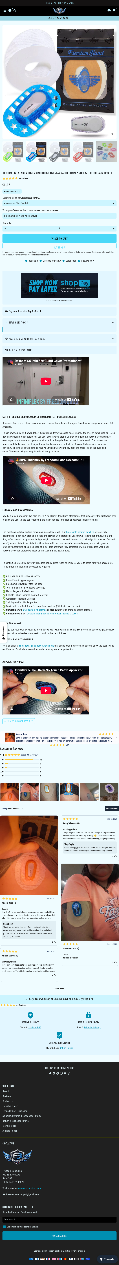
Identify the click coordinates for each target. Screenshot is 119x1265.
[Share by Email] (70, 18)
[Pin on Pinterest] (64, 18)
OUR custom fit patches (34, 609)
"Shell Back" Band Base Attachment (36, 645)
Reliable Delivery (92, 1027)
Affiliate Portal (9, 1130)
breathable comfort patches (80, 532)
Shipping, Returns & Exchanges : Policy (21, 1116)
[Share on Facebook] (58, 18)
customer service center (30, 1188)
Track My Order (10, 1106)
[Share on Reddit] (67, 18)
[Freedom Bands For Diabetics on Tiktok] (69, 1073)
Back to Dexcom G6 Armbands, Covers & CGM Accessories (59, 999)
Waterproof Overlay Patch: (30, 210)
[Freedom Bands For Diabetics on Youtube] (65, 1073)
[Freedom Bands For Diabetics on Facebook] (54, 1073)
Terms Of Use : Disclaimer (15, 1111)
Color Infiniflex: (21, 197)
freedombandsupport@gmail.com (21, 1194)
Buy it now (59, 247)
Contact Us (7, 1101)
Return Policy (66, 1048)
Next (114, 82)
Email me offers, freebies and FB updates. (22, 1227)
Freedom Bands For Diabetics (59, 1251)
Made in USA (35, 1027)
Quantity (6, 223)
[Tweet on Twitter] (61, 18)
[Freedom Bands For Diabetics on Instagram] (61, 1073)
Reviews (6, 1096)
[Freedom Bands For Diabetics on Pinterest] (57, 1073)
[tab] (59, 322)
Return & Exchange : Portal (15, 1120)
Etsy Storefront (9, 1125)
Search (5, 1091)
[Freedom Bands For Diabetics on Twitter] (50, 1073)
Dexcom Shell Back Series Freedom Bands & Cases (52, 613)
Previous (5, 82)
